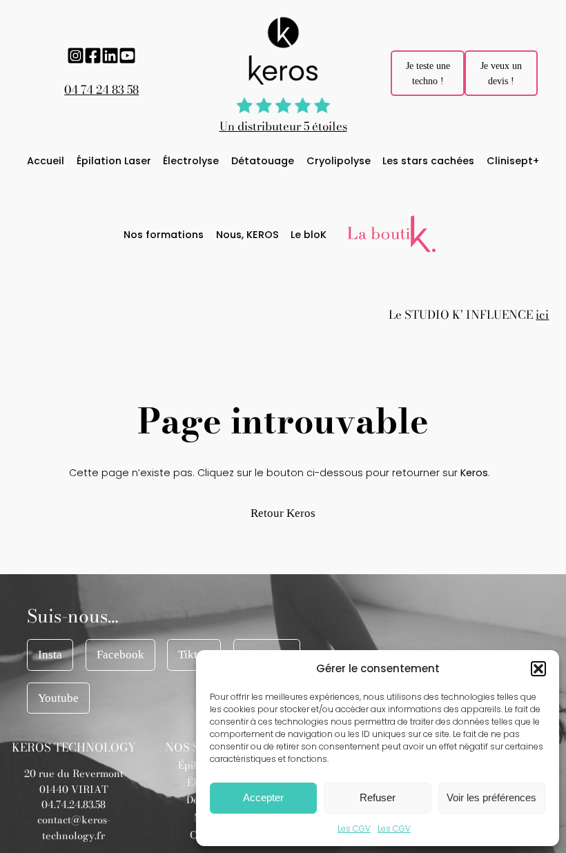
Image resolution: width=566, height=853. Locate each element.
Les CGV (354, 828)
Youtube (58, 698)
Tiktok (194, 654)
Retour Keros (283, 513)
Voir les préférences (491, 797)
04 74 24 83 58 (101, 90)
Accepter (263, 797)
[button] (538, 669)
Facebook (120, 654)
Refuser (378, 797)
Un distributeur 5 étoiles (283, 126)
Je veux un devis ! (501, 73)
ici (542, 315)
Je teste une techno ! (428, 73)
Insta (50, 654)
